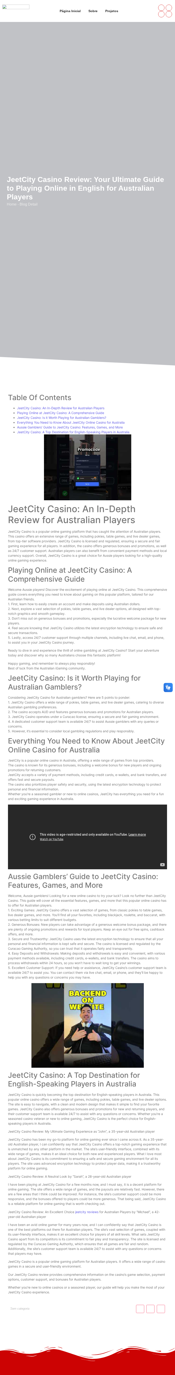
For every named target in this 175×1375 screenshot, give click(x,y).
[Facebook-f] (161, 8)
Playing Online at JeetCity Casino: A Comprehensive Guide (60, 413)
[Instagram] (169, 8)
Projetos (111, 11)
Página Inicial (70, 11)
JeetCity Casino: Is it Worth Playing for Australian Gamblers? (61, 418)
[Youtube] (161, 14)
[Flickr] (169, 14)
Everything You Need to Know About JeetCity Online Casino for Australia (71, 422)
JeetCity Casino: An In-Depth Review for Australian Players (60, 408)
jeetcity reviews (86, 1212)
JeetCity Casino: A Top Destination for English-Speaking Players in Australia (73, 432)
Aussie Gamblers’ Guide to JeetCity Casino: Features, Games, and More (70, 427)
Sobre (93, 11)
